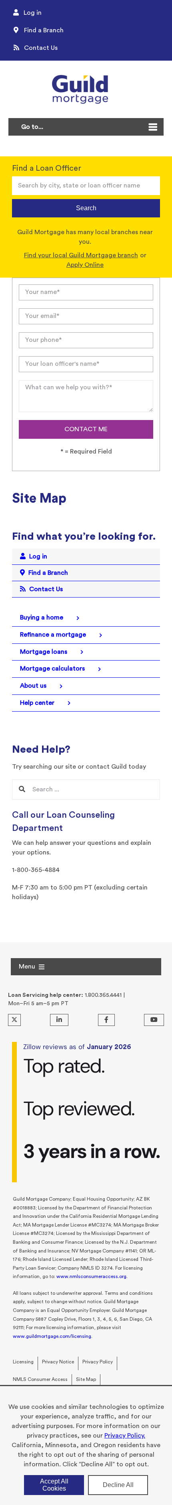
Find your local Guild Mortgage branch (81, 255)
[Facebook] (106, 1020)
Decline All (118, 1484)
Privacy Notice (58, 1361)
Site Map (86, 1379)
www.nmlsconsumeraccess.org (91, 1276)
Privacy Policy (97, 1361)
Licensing (23, 1361)
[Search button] (22, 789)
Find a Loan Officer (46, 168)
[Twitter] (14, 1020)
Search (86, 208)
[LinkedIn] (59, 1020)
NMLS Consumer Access (40, 1379)
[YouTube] (154, 1020)
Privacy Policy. (124, 1435)
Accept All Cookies (54, 1485)
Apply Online (85, 265)
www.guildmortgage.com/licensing (52, 1336)
